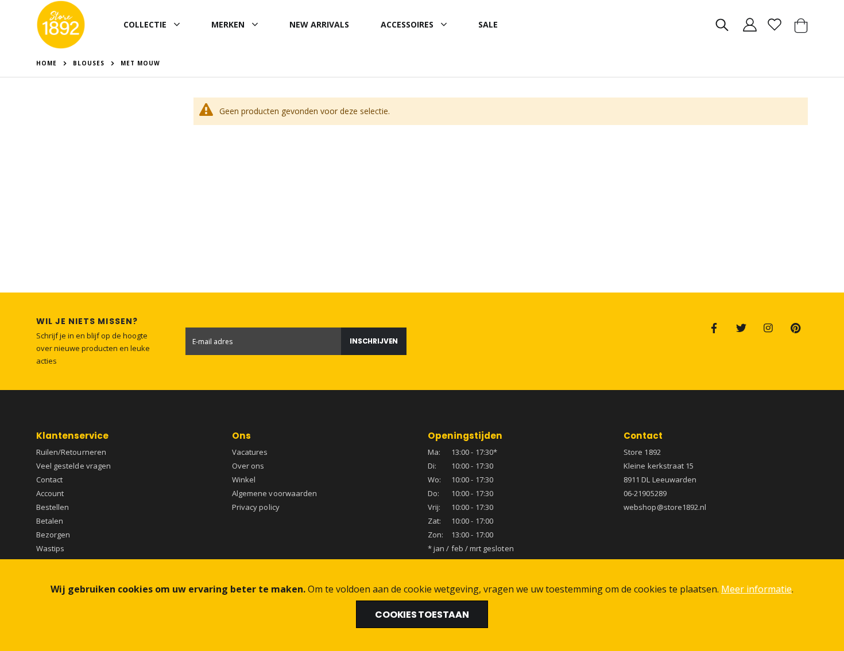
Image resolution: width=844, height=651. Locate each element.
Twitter (741, 328)
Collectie (145, 24)
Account (50, 493)
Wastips (50, 548)
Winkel (243, 479)
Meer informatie (756, 589)
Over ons (248, 466)
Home (46, 63)
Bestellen (52, 507)
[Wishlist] (774, 25)
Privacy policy (256, 507)
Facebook (714, 328)
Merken (228, 24)
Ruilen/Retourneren (71, 452)
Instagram (768, 328)
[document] (422, 605)
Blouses (88, 63)
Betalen (49, 521)
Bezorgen (53, 534)
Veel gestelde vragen (73, 466)
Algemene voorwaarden (274, 493)
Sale (488, 24)
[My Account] (749, 25)
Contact (49, 479)
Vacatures (250, 452)
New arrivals (319, 24)
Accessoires (407, 24)
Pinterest (795, 328)
